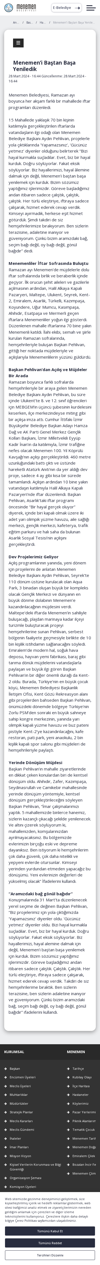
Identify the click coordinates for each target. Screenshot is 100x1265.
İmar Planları (19, 1147)
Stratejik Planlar (21, 1112)
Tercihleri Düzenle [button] (50, 1255)
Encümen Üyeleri (23, 1077)
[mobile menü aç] (91, 8)
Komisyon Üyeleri (23, 1187)
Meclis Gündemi (22, 1129)
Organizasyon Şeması (25, 1178)
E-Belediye (62, 7)
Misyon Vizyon (20, 1156)
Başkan (15, 1068)
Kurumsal (14, 1051)
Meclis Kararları (21, 1121)
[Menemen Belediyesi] (20, 8)
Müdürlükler (19, 1103)
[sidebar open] (18, 43)
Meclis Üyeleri (20, 1086)
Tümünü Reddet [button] (50, 1243)
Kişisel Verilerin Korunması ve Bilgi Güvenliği (35, 1166)
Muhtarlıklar (19, 1094)
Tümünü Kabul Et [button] (50, 1231)
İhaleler (15, 1138)
